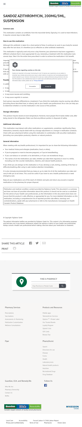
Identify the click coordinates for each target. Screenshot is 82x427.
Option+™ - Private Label (51, 319)
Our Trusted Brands (49, 322)
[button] (31, 243)
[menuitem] (45, 385)
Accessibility (23, 420)
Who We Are (9, 387)
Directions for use (49, 350)
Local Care (9, 420)
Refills (7, 396)
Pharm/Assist (48, 341)
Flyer (7, 341)
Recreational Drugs (49, 371)
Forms (45, 356)
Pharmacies (48, 423)
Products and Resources (52, 307)
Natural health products (51, 365)
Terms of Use (34, 423)
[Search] (62, 286)
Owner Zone (62, 423)
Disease (45, 353)
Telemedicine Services (50, 316)
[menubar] (45, 385)
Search (45, 347)
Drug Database (48, 374)
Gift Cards (46, 332)
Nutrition (46, 368)
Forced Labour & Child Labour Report (46, 420)
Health (45, 359)
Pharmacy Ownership (12, 390)
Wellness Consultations (12, 325)
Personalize (32, 86)
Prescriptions (9, 313)
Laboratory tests (48, 362)
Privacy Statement (38, 80)
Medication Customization (14, 322)
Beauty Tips (46, 335)
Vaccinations (9, 316)
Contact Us (8, 393)
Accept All (48, 86)
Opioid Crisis (47, 328)
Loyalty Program (48, 325)
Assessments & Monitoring (14, 319)
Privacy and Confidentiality (15, 423)
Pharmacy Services (12, 307)
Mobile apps (47, 313)
